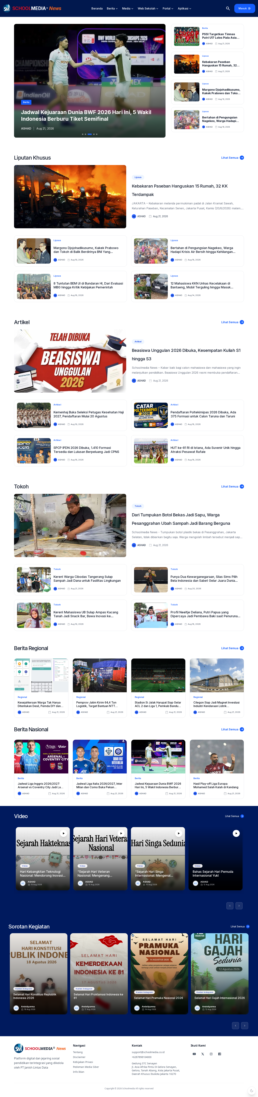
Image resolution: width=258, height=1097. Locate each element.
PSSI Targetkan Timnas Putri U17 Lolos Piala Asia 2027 (219, 37)
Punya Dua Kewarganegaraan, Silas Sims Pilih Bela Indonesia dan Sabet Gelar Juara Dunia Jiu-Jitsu (204, 580)
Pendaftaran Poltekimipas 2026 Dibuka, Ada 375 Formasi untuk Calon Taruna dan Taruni (203, 414)
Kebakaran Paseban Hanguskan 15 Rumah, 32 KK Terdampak (219, 65)
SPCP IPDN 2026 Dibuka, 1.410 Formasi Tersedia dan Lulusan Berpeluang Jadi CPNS (86, 450)
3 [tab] (88, 134)
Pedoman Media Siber (86, 1067)
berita (21, 778)
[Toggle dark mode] (251, 1090)
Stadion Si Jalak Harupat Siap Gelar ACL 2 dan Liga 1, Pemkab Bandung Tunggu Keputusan (158, 706)
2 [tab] (85, 134)
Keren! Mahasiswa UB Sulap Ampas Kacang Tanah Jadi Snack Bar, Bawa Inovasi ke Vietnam (86, 616)
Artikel (21, 322)
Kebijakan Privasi (83, 1062)
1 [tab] (82, 134)
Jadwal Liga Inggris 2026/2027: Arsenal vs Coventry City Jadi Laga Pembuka (41, 787)
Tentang (78, 1052)
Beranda (97, 8)
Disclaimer (79, 1057)
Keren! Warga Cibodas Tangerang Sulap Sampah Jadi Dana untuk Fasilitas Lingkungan (87, 579)
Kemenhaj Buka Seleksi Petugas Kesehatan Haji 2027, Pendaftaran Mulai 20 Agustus (89, 414)
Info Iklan (78, 1071)
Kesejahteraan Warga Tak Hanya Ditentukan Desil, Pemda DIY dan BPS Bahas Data (39, 706)
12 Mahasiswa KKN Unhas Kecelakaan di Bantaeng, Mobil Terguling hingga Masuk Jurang (201, 287)
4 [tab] (92, 134)
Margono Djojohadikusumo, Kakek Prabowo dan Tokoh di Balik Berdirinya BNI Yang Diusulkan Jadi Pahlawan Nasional (86, 252)
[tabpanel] (90, 81)
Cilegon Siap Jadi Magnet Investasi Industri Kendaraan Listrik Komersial (216, 706)
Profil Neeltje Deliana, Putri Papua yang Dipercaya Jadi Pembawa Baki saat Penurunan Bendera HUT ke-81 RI (205, 616)
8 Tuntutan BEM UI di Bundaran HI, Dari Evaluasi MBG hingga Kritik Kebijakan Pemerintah (88, 285)
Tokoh (21, 486)
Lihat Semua (229, 157)
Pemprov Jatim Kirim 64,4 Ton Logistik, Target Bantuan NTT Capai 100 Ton (96, 706)
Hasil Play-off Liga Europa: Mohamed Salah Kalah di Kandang (215, 785)
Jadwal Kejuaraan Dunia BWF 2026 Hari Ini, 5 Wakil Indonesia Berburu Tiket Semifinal (158, 787)
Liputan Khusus (32, 157)
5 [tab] (96, 134)
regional (22, 697)
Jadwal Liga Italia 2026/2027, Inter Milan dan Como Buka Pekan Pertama (99, 787)
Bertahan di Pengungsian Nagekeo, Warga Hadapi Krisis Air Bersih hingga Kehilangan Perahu (202, 252)
